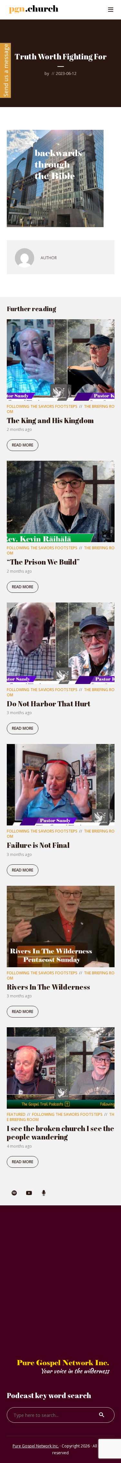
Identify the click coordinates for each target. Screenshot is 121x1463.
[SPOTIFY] (14, 1193)
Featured (16, 1114)
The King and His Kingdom (50, 420)
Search (101, 1415)
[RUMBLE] (44, 1193)
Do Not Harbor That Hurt (48, 703)
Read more (22, 445)
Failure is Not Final (38, 845)
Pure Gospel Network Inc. (36, 1446)
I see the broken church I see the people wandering (60, 1132)
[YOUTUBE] (29, 1193)
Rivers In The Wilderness (48, 987)
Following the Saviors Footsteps (42, 406)
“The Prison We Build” (43, 562)
